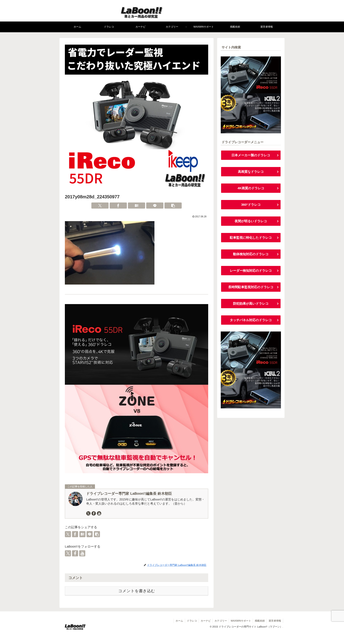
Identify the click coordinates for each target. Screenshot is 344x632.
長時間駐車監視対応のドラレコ (250, 287)
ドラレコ (192, 620)
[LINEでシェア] (154, 205)
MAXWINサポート (241, 620)
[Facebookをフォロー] (94, 513)
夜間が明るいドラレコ (251, 221)
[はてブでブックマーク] (136, 205)
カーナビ (206, 620)
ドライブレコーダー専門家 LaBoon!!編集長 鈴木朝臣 (129, 493)
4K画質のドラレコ (251, 188)
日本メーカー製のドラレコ (250, 155)
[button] (173, 205)
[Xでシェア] (100, 205)
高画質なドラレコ (251, 171)
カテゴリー (220, 620)
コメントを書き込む (136, 591)
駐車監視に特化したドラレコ (251, 237)
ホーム (179, 620)
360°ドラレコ (251, 204)
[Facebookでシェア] (118, 205)
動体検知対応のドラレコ (251, 254)
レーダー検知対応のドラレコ (251, 270)
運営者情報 (275, 620)
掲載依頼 (260, 620)
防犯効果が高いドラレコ (251, 303)
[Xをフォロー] (88, 513)
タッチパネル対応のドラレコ (251, 320)
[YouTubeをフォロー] (99, 513)
